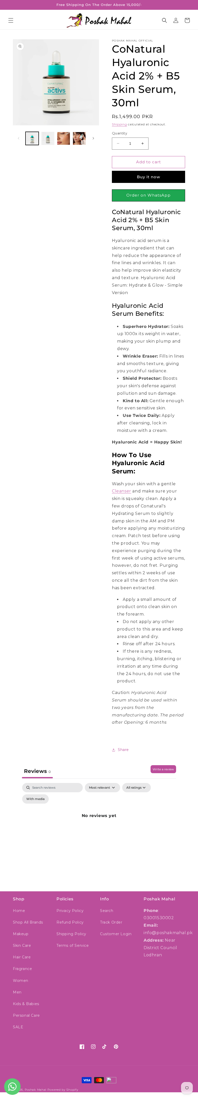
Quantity (119, 133)
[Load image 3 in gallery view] (63, 138)
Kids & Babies (26, 1003)
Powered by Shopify (62, 1090)
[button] (10, 20)
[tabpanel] (99, 827)
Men (17, 992)
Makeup (21, 934)
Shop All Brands (28, 922)
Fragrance (22, 968)
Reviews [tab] (37, 771)
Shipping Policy (71, 934)
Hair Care (22, 957)
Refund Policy (70, 922)
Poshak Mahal (35, 1090)
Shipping (119, 124)
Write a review (163, 769)
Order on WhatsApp (148, 195)
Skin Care (22, 945)
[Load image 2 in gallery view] (47, 138)
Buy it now (148, 176)
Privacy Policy (70, 910)
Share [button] (123, 749)
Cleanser (121, 491)
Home (19, 910)
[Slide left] (18, 138)
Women (20, 980)
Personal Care (26, 1015)
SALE (18, 1027)
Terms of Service (72, 945)
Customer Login (115, 934)
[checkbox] (35, 799)
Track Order (111, 922)
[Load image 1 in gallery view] (32, 138)
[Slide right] (93, 138)
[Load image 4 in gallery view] (79, 138)
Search (106, 910)
